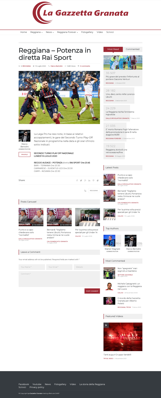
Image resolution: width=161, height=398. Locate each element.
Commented (132, 49)
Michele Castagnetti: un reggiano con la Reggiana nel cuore (130, 286)
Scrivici (110, 32)
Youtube (37, 384)
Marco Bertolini (56, 66)
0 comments (85, 66)
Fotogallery (87, 32)
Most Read (113, 49)
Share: (22, 180)
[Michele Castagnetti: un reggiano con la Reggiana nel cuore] (109, 286)
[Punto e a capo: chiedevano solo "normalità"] (31, 217)
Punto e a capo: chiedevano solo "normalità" (26, 232)
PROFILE (24, 154)
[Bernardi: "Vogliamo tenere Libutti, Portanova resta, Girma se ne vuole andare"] (59, 217)
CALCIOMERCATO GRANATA (57, 241)
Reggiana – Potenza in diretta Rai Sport (55, 53)
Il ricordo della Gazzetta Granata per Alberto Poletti (129, 301)
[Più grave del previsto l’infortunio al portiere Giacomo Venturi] (122, 62)
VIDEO (111, 358)
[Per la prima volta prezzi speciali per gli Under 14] (87, 217)
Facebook (24, 384)
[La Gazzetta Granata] (80, 20)
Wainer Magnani (112, 249)
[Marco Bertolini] (24, 136)
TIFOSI (128, 307)
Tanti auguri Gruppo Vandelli (117, 355)
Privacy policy (37, 387)
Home (23, 32)
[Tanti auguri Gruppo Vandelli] (122, 337)
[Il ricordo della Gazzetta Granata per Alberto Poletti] (109, 301)
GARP (57, 393)
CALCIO (78, 236)
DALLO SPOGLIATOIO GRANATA (30, 239)
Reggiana (35, 32)
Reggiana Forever (66, 32)
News (49, 32)
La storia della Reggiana (92, 384)
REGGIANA (27, 66)
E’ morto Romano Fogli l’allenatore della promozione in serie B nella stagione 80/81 (122, 132)
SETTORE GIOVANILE (125, 275)
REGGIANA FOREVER (113, 138)
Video (100, 32)
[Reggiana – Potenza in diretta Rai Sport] (59, 97)
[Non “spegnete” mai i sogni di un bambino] (109, 273)
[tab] (113, 50)
